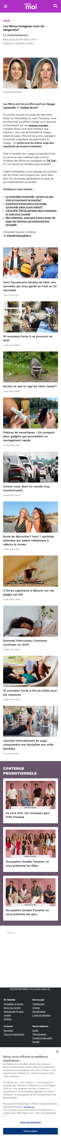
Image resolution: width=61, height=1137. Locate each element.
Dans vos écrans (12, 1007)
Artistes (7, 1019)
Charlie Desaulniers (19, 235)
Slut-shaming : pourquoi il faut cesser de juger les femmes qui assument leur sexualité (30, 221)
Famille (35, 1041)
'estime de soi (28, 107)
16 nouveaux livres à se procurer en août (27, 338)
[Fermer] (57, 1051)
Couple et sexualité (42, 1038)
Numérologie (38, 1011)
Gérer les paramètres (30, 1122)
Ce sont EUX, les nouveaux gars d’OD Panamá (28, 815)
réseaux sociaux (38, 125)
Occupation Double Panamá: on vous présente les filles (27, 863)
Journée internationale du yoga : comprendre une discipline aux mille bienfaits (28, 744)
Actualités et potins (13, 1004)
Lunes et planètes (41, 1015)
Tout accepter (30, 1131)
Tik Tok (50, 160)
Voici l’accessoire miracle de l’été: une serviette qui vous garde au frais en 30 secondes (30, 286)
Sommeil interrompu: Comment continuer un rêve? (25, 642)
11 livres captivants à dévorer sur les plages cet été (28, 592)
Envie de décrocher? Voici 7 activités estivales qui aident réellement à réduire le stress (28, 540)
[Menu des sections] (6, 6)
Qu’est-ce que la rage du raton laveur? (30, 386)
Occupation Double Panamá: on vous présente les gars (27, 912)
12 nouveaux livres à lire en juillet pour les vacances (30, 692)
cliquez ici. (29, 1107)
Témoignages (39, 1034)
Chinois (36, 1007)
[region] (30, 1092)
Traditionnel (38, 1004)
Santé (6, 20)
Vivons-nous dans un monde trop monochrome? (26, 488)
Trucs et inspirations (14, 1034)
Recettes (8, 1030)
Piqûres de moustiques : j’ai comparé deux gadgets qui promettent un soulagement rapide (28, 436)
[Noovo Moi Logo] (30, 6)
